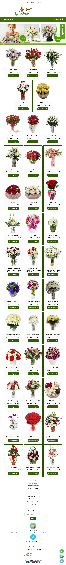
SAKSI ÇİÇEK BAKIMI (33, 488)
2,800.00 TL (33, 138)
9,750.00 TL (13, 337)
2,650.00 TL (52, 138)
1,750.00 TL (13, 470)
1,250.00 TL (53, 470)
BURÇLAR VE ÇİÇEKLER (33, 501)
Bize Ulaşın (39, 2)
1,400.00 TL (13, 304)
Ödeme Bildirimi (33, 2)
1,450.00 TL (13, 238)
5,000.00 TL (33, 437)
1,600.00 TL (23, 105)
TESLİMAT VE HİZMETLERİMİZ (33, 496)
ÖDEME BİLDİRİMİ (33, 504)
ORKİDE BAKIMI (33, 491)
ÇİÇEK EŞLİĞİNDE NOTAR (33, 485)
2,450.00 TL (33, 470)
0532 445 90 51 (57, 19)
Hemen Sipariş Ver (13, 75)
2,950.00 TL (33, 72)
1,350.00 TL (33, 304)
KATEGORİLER (8, 19)
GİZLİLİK (33, 493)
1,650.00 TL (13, 271)
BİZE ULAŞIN (33, 507)
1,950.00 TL (33, 370)
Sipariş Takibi (27, 2)
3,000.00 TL (13, 437)
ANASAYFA (33, 480)
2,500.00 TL (13, 72)
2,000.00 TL (13, 172)
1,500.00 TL (33, 172)
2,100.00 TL (33, 271)
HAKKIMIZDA (33, 483)
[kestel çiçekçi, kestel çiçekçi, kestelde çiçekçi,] (33, 44)
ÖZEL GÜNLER (33, 499)
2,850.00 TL (13, 138)
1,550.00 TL (42, 105)
